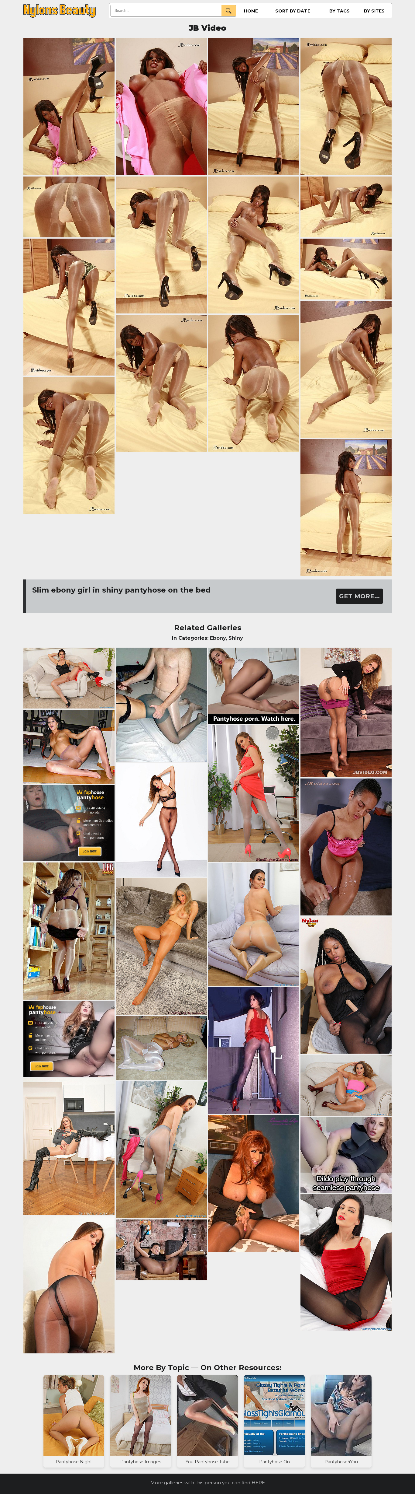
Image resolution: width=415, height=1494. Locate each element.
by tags (339, 11)
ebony (218, 638)
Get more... (359, 596)
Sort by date (292, 11)
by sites (374, 11)
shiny (235, 638)
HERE (258, 1482)
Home (251, 11)
